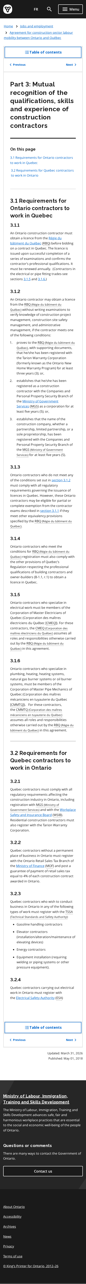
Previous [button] (19, 64)
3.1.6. (42, 279)
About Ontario (14, 1207)
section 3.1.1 (49, 510)
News (7, 1236)
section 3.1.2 (61, 480)
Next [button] (69, 64)
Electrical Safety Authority (35, 998)
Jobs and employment (36, 26)
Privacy (8, 1246)
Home (8, 26)
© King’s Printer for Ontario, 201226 (30, 1266)
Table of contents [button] (53, 54)
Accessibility (12, 1216)
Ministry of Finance (30, 866)
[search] (49, 9)
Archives (9, 1226)
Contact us (43, 1171)
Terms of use (12, 1256)
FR (36, 9)
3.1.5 (27, 279)
